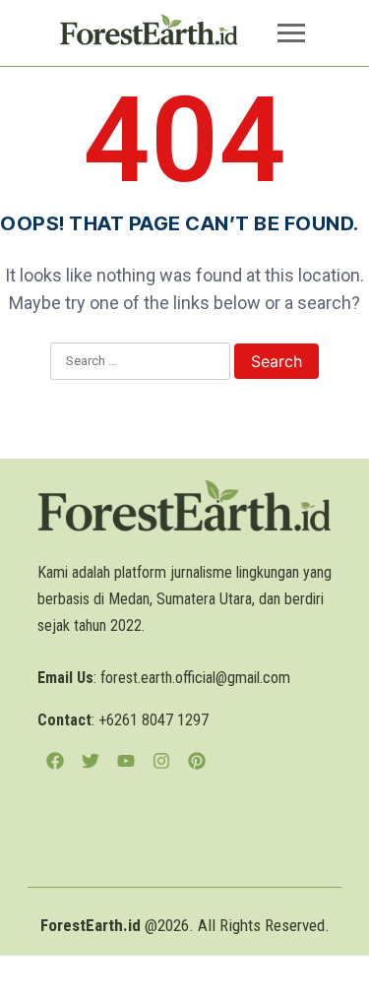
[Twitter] (90, 761)
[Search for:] (140, 362)
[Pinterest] (197, 761)
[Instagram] (161, 761)
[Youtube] (126, 761)
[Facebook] (55, 761)
